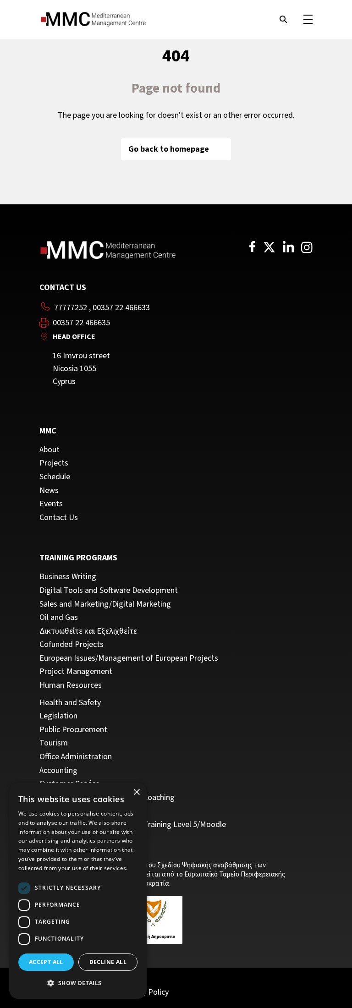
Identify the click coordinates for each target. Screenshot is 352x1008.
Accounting (58, 771)
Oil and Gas (58, 618)
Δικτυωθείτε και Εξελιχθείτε (88, 631)
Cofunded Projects (71, 645)
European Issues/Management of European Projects (128, 658)
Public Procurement (73, 730)
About (49, 450)
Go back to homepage (168, 149)
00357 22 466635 (81, 323)
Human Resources (70, 685)
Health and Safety (70, 703)
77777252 (70, 307)
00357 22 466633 (121, 307)
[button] (78, 983)
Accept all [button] (46, 962)
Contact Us (58, 518)
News (49, 491)
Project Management (75, 672)
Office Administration (75, 757)
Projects (53, 463)
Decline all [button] (107, 962)
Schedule (54, 477)
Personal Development (78, 811)
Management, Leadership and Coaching (107, 798)
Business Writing (67, 577)
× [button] (136, 792)
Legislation (58, 716)
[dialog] (78, 891)
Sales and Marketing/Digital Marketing (105, 604)
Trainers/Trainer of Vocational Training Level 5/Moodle (132, 825)
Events (51, 504)
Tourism (53, 743)
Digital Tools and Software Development (108, 591)
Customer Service (69, 784)
